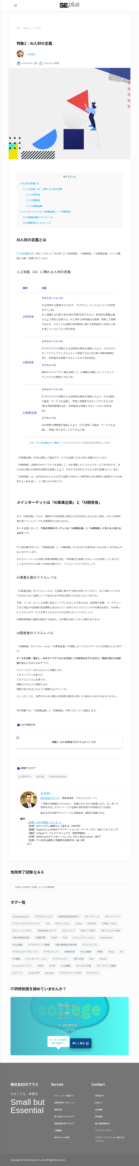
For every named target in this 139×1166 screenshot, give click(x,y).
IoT (92, 958)
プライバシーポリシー (104, 1130)
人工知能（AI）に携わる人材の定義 (42, 189)
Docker (50, 972)
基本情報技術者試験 (67, 944)
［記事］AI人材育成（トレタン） (44, 822)
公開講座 (58, 1130)
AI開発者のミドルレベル (37, 222)
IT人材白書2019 (25, 253)
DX (66, 937)
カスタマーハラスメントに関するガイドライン (110, 1139)
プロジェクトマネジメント (27, 923)
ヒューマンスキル (23, 930)
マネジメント (51, 951)
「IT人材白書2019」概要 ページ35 (51, 442)
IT (122, 951)
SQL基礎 (18, 944)
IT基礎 (17, 958)
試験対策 (41, 937)
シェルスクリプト (23, 965)
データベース (93, 916)
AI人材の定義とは (29, 183)
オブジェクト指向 (111, 930)
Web (41, 965)
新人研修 (79, 958)
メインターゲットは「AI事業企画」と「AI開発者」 (46, 211)
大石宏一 (32, 54)
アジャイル (93, 972)
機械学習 (70, 951)
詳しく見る (78, 1043)
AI (48, 923)
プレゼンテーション (37, 958)
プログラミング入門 (71, 972)
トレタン (37, 28)
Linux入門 (34, 972)
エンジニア (69, 930)
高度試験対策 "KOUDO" (64, 1123)
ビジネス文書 (84, 965)
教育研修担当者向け (69, 916)
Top (18, 28)
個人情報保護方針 (102, 1123)
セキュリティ (63, 923)
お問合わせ (99, 1095)
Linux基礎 (86, 951)
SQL (112, 951)
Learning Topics (58, 776)
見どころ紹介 (88, 930)
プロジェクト (61, 958)
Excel (103, 958)
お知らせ (98, 1102)
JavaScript (106, 937)
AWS (55, 937)
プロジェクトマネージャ (26, 951)
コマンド (18, 972)
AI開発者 (33, 200)
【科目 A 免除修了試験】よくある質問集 (34, 887)
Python (92, 923)
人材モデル (25, 776)
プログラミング (44, 916)
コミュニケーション (84, 937)
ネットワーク (113, 916)
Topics (26, 28)
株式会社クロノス (50, 798)
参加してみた (110, 923)
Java (79, 923)
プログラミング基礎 (39, 944)
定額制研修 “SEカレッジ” (64, 1102)
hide (73, 176)
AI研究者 (33, 194)
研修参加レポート (47, 930)
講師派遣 (58, 1109)
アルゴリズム (90, 944)
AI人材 (41, 776)
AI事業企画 (34, 206)
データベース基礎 (107, 965)
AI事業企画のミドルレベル (38, 217)
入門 (53, 965)
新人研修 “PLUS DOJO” (64, 1116)
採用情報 (98, 1116)
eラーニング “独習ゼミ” (64, 1095)
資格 (100, 951)
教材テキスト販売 (61, 1137)
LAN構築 (66, 965)
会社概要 (98, 1109)
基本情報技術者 (21, 937)
